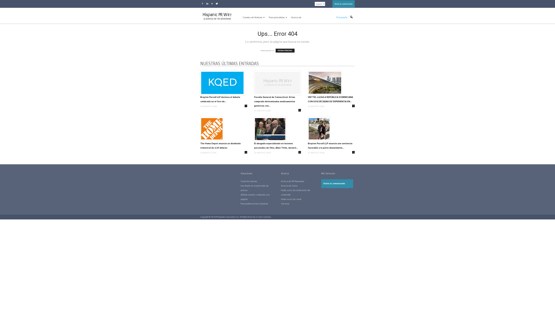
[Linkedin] (207, 3)
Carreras (285, 204)
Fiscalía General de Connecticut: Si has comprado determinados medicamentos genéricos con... (274, 101)
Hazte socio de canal (291, 199)
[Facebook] (202, 3)
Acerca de (296, 17)
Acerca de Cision (289, 186)
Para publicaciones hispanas (254, 204)
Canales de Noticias (252, 17)
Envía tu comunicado (334, 183)
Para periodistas (277, 17)
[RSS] (212, 3)
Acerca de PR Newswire (292, 181)
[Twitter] (217, 3)
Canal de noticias (249, 181)
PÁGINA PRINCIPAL (285, 50)
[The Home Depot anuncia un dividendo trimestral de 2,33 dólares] (223, 129)
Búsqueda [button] (342, 17)
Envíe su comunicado (344, 4)
